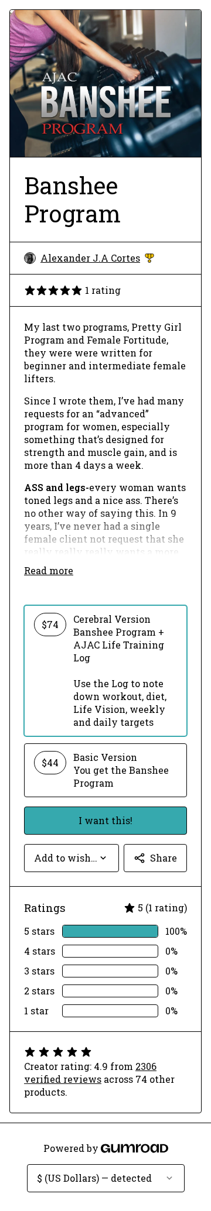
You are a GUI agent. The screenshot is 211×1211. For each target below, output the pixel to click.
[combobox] (71, 858)
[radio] (105, 670)
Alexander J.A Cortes (97, 258)
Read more (48, 570)
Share (163, 858)
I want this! (105, 820)
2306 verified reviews (90, 1072)
